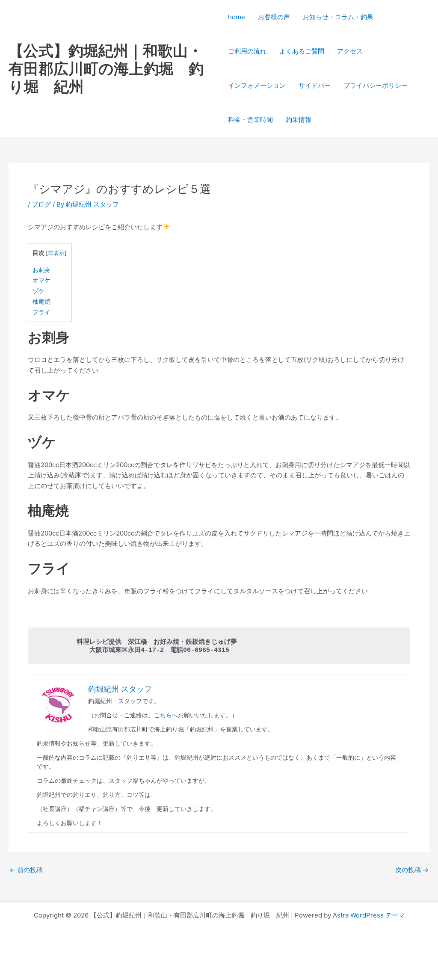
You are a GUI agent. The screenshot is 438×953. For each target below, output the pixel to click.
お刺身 (41, 269)
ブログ (41, 204)
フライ (41, 312)
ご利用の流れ (247, 51)
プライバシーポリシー (375, 85)
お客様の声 (274, 17)
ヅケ (38, 290)
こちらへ (166, 715)
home (236, 17)
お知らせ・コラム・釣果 (338, 17)
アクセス (350, 51)
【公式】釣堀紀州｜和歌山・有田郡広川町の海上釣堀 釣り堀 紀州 (106, 68)
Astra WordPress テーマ (369, 915)
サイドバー (315, 85)
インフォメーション (257, 85)
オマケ (41, 280)
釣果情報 (298, 119)
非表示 (56, 253)
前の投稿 (26, 870)
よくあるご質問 (301, 51)
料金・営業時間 (250, 119)
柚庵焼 (41, 301)
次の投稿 (412, 870)
